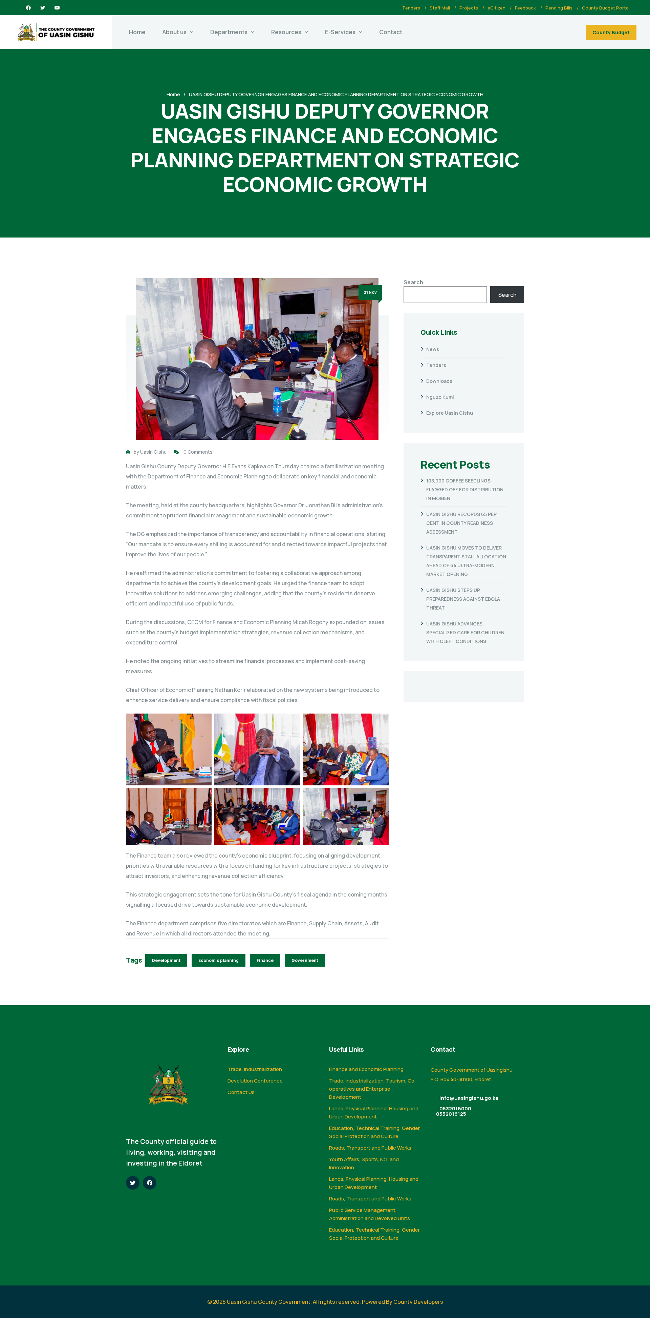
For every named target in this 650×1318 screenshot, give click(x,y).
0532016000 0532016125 (453, 1111)
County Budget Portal (606, 8)
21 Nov (370, 292)
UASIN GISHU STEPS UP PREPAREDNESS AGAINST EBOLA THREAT (463, 599)
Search (413, 282)
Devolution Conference (255, 1080)
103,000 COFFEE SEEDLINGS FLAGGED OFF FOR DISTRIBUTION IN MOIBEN (464, 489)
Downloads (439, 381)
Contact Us (241, 1092)
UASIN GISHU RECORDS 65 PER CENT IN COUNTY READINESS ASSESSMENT (461, 523)
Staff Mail (440, 8)
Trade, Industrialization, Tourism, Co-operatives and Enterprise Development (373, 1088)
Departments (228, 32)
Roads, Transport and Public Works (370, 1147)
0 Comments (198, 452)
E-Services (340, 32)
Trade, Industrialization (255, 1069)
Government (304, 960)
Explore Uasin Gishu (449, 413)
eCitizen (496, 8)
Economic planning (218, 960)
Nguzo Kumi (440, 397)
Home (137, 32)
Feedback (525, 8)
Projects (468, 8)
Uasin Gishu (153, 452)
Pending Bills (558, 8)
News (432, 349)
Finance (265, 960)
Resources (286, 32)
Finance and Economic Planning (366, 1069)
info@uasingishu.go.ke (469, 1097)
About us (174, 32)
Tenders (411, 8)
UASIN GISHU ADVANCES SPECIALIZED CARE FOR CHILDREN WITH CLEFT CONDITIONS (465, 632)
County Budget (611, 32)
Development (166, 960)
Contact (390, 32)
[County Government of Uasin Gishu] (56, 32)
